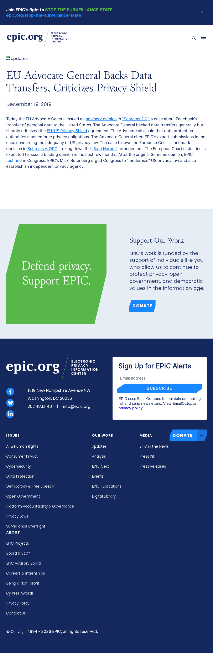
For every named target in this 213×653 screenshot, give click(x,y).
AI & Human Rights (22, 446)
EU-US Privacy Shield (67, 130)
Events (98, 476)
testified (14, 160)
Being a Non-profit (22, 583)
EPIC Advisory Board (23, 563)
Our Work (103, 435)
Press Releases (153, 466)
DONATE (183, 435)
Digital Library (104, 496)
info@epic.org (76, 406)
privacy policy (130, 408)
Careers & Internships (25, 573)
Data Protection (20, 476)
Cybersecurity (18, 466)
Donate (142, 306)
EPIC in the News (154, 446)
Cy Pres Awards (20, 593)
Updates (99, 446)
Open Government (23, 496)
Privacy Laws (17, 516)
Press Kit (147, 456)
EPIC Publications (106, 486)
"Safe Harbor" (105, 148)
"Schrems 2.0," (136, 119)
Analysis (99, 456)
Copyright (19, 631)
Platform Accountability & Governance (40, 506)
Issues (13, 435)
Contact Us (16, 613)
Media (146, 435)
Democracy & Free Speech (30, 486)
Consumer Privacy (22, 456)
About (13, 532)
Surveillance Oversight (25, 526)
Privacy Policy (17, 603)
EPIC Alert (100, 466)
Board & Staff (18, 553)
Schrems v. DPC (42, 148)
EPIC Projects (17, 543)
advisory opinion (101, 119)
